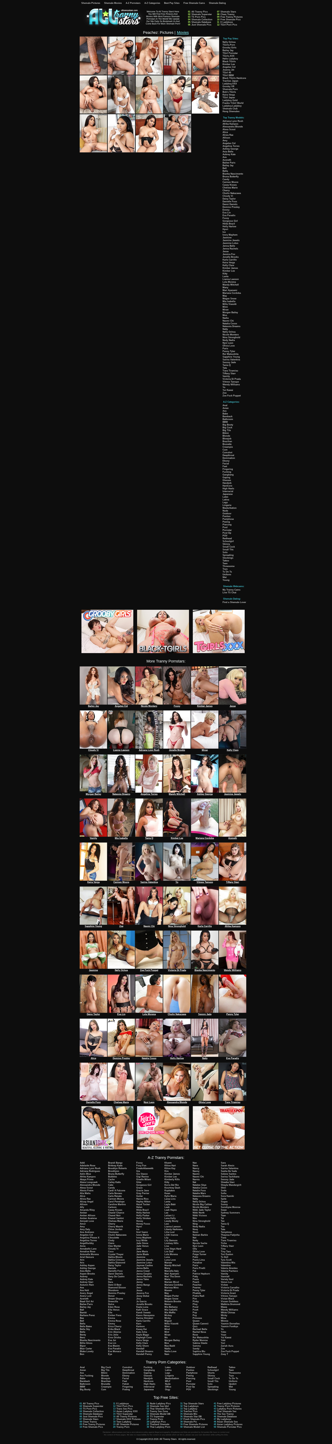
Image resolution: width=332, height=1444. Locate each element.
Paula (196, 1279)
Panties (226, 516)
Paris (225, 348)
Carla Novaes (115, 1193)
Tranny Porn (123, 1427)
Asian (226, 408)
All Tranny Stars (168, 1439)
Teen (225, 563)
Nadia (226, 318)
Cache (111, 1179)
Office (168, 1386)
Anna (82, 1246)
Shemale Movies (113, 3)
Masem (168, 1290)
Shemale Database (201, 22)
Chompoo (113, 1232)
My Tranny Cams (231, 589)
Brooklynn (113, 1171)
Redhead (227, 538)
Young (226, 580)
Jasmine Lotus (230, 243)
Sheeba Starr (228, 1182)
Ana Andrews (87, 1232)
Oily (195, 1248)
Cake (110, 1185)
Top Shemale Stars (193, 1403)
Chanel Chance (116, 1212)
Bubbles (112, 1176)
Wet (225, 577)
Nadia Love (170, 1351)
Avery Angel (86, 1293)
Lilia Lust (169, 1232)
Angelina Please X (89, 1237)
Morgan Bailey (230, 312)
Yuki (223, 1340)
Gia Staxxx (142, 1174)
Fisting (126, 1389)
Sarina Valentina (231, 359)
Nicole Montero (231, 334)
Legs (225, 502)
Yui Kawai (228, 390)
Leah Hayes (170, 1210)
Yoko (223, 1332)
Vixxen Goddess (229, 1301)
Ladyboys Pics (158, 1421)
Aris (82, 1262)
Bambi (83, 1312)
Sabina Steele (200, 1343)
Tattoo (226, 560)
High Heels (228, 488)
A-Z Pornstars (133, 3)
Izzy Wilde (141, 1240)
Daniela (112, 1268)
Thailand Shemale (159, 1424)
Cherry (226, 190)
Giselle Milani (143, 1179)
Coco (111, 1251)
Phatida (197, 1293)
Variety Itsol (227, 1279)
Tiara (223, 1237)
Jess (138, 1287)
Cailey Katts (114, 1182)
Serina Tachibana (230, 1176)
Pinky (196, 1301)
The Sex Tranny (225, 1414)
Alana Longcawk (89, 1182)
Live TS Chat (229, 592)
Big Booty (228, 424)
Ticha (224, 1243)
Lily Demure (170, 1240)
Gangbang (228, 474)
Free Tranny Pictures (231, 17)
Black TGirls (229, 61)
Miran (226, 309)
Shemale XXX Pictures (128, 1419)
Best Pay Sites (171, 3)
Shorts (211, 1373)
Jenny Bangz (143, 1284)
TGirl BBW (228, 75)
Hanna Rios (142, 1199)
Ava (225, 157)
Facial (226, 463)
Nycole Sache (200, 1243)
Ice (224, 232)
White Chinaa (228, 1312)
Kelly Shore (142, 1346)
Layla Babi (170, 1204)
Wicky (224, 1315)
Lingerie (227, 505)
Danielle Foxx (230, 201)
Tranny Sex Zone (159, 1411)
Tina (223, 1248)
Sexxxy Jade (229, 362)
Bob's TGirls (229, 92)
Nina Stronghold (231, 337)
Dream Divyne (115, 1298)
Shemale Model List (194, 1427)
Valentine (226, 1265)
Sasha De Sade (229, 1171)
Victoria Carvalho (230, 1287)
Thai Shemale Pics (160, 1408)
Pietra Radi (198, 1296)
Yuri (223, 1343)
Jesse (226, 251)
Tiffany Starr (229, 373)
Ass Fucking (86, 1375)
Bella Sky (85, 1329)
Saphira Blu (199, 1351)
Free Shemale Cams (194, 3)
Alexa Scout (229, 129)
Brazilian (227, 441)
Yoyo (223, 1334)
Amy (225, 140)
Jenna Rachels (230, 248)
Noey (195, 1229)
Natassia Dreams (231, 326)
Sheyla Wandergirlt (231, 1185)
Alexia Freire (86, 1190)
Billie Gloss (86, 1343)
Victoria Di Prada (232, 379)
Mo (166, 1337)
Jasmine (227, 237)
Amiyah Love (87, 1221)
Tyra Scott (226, 1260)
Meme (167, 1304)
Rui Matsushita (230, 354)
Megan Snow (229, 298)
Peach (196, 1282)
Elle (110, 1312)
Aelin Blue (85, 1174)
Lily (166, 1237)
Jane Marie (142, 1251)
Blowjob (227, 438)
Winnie (224, 1321)
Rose (195, 1334)
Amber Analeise (88, 1218)
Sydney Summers (230, 1212)
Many (225, 287)
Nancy (196, 1168)
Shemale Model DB (160, 1414)
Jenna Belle (229, 246)
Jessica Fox (229, 254)
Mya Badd (169, 1346)
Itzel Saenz (142, 1232)
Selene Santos (228, 1174)
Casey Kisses (230, 185)
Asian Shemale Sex (227, 1421)
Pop (195, 1312)
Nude (225, 510)
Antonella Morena (89, 1254)
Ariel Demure (87, 1257)
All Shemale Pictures (127, 1424)
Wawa (224, 1307)
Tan (223, 1221)
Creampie (228, 447)
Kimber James (230, 268)
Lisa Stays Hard (172, 1248)
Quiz (195, 1326)
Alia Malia (85, 1193)
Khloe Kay (169, 1168)
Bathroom (228, 419)
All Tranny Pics (199, 11)
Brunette (227, 444)
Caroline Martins (117, 1204)
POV (225, 535)
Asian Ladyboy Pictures (229, 1424)
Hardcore (227, 485)
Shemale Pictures (90, 3)
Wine (223, 1318)
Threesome (228, 566)
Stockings (228, 558)
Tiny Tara (226, 1251)
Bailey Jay (228, 50)
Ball (82, 1309)
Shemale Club (230, 108)
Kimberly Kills (172, 1179)
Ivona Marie (142, 1235)
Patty (195, 1276)
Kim (166, 1171)
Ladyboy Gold (230, 100)
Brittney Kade (115, 1165)
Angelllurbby (87, 1243)
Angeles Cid (229, 67)
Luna (167, 1257)
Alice (225, 132)
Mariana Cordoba (232, 293)
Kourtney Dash (172, 1187)
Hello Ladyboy (230, 58)
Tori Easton (227, 1254)
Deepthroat (228, 455)
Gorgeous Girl (230, 221)
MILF (167, 1381)
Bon (82, 1354)
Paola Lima (199, 1260)
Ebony (226, 460)
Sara (223, 1162)
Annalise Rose (87, 1251)
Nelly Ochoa (229, 42)
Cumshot (227, 452)
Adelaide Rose (87, 1165)
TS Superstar (157, 1416)
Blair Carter (86, 1348)
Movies (183, 32)
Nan (195, 1162)
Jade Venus (142, 1246)
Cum (225, 449)
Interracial (228, 491)
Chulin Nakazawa (232, 193)
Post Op (227, 533)
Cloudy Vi (228, 196)
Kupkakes (169, 1190)
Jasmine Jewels (231, 240)
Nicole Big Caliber (202, 1204)
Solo (225, 552)
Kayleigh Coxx (144, 1337)
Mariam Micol (171, 1282)
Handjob (227, 483)
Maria (167, 1279)
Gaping (226, 477)
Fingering (228, 469)
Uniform (227, 574)
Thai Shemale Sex (226, 1411)
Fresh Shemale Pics (194, 1419)
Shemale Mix (190, 1414)
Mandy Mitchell (231, 284)
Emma (111, 1318)
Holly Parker (142, 1215)
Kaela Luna (142, 1307)
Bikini (226, 433)
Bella (225, 171)
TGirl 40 (227, 72)
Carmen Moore (230, 182)
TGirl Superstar (124, 1414)
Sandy (196, 1348)
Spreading (228, 555)
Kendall (140, 1348)
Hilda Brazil (229, 223)
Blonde (226, 436)
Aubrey (83, 1276)
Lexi (166, 1223)
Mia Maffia (169, 1312)
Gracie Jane (142, 1190)
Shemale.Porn (230, 89)
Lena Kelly (170, 1218)
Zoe (225, 393)
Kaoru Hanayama (145, 1315)
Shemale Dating (217, 3)
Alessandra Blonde (233, 126)
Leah (167, 1207)
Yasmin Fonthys (229, 1326)
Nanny (196, 1171)
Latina (226, 499)
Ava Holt (84, 1290)
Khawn (168, 1162)
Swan (224, 1210)
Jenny (139, 1282)
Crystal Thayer (115, 1254)
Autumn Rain (87, 1284)
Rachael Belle (200, 1329)
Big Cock (227, 427)
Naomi (196, 1174)
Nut (194, 1237)
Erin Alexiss (114, 1332)
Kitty (225, 273)
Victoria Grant (228, 1293)
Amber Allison (87, 1215)
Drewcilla (113, 1301)
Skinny (226, 544)
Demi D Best (114, 1284)
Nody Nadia (229, 340)
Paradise (197, 1262)
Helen (139, 1207)
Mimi (225, 307)
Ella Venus (113, 1309)
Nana (195, 1165)
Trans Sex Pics (124, 1408)
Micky (167, 1318)
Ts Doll (224, 1257)
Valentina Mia (228, 1262)
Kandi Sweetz (143, 1312)
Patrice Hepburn (201, 1273)
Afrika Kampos (230, 124)
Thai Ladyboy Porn (160, 1427)
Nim (195, 1218)
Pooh (195, 1309)
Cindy (111, 1240)
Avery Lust (85, 1296)
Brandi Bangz (115, 1162)
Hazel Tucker (143, 1204)
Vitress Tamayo (231, 381)
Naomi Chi (228, 320)
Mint (166, 1332)
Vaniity (226, 376)
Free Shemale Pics (230, 19)
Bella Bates (86, 1326)
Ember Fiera (114, 1315)
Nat (194, 1182)
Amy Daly (85, 1229)
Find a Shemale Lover (234, 602)
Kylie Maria (170, 1196)
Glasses (227, 480)
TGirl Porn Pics (228, 24)
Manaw (168, 1262)
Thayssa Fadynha (230, 1235)
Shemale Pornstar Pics (229, 1427)
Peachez (197, 1284)
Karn (138, 1323)
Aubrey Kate (229, 154)
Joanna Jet (228, 69)
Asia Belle (228, 151)
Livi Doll (168, 1251)
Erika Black (114, 1329)
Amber (83, 1212)
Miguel (168, 1321)
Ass (225, 411)
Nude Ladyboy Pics (160, 1403)
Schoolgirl (228, 541)
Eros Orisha (114, 1337)
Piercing (227, 524)
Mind (167, 1329)
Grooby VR (228, 86)
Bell (225, 168)
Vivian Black (227, 1298)
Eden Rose (114, 1307)
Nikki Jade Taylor (202, 1210)
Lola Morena (229, 282)
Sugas (224, 1201)
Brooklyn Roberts (117, 1168)
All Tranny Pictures (126, 1416)
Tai (222, 1218)
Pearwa (196, 1287)
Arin (82, 1260)
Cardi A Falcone (116, 1190)
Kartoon (140, 1326)
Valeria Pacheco (229, 1271)
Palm (195, 1257)
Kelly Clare (228, 265)
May (225, 295)
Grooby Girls (229, 47)
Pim (195, 1298)
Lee (166, 1212)
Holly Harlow (229, 226)
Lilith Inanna (171, 1235)
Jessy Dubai (142, 1296)
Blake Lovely (87, 1351)
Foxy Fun (141, 1165)
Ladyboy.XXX (230, 83)
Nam (166, 1354)
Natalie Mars (199, 1193)
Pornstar (227, 530)
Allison (226, 137)
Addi (82, 1162)
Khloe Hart (170, 1165)
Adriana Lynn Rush (233, 121)
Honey (139, 1221)
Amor (83, 1223)
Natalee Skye (199, 1185)
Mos (225, 315)
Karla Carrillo (230, 259)
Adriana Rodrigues (90, 1171)
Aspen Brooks (87, 1273)
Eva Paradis (229, 215)
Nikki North (199, 1212)
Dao (110, 1279)
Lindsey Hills (171, 1243)
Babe (225, 413)
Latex (225, 497)
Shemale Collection (201, 19)
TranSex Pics (190, 1411)
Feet (225, 466)
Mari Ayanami (230, 290)
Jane (138, 1248)
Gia (138, 1171)
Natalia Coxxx (230, 323)
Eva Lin (227, 212)
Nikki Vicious (200, 1215)
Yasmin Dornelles (230, 1323)
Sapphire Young (231, 356)
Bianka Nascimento (233, 173)
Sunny (224, 1204)
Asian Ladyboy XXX (127, 1411)
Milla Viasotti (230, 304)
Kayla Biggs (142, 1334)
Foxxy (226, 218)
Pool (225, 527)
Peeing (226, 522)
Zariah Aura (227, 1346)
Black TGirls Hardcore (234, 78)
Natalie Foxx (199, 1190)
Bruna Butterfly (231, 176)
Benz (82, 1337)
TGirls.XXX (228, 56)
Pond (195, 1307)
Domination (229, 458)
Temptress (226, 1232)
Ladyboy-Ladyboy (232, 106)
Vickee (224, 1284)
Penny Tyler (229, 351)
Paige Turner (199, 1254)
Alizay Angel (86, 1201)
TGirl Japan (229, 97)
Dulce (111, 1304)
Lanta (225, 276)
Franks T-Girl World (233, 103)
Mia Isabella (229, 301)
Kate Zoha (141, 1332)
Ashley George (230, 149)
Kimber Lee (229, 64)
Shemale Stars (228, 11)
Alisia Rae (228, 135)
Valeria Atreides (229, 1268)
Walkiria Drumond (230, 1304)
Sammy (197, 1346)
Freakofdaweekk (144, 1168)
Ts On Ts (227, 571)
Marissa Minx (171, 1287)
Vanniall (225, 1276)
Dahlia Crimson (116, 1260)
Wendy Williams (231, 384)
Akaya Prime (86, 1179)
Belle (82, 1332)
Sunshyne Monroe (230, 1207)
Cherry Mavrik (115, 1226)
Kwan (167, 1193)
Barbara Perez (87, 1315)
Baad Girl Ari (87, 1301)
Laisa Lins (170, 1199)
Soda (223, 1190)
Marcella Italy (171, 1271)
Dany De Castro (116, 1276)
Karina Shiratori (144, 1318)
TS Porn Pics (198, 17)
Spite (223, 1199)
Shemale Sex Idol (159, 1406)
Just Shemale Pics (201, 24)
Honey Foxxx (143, 1223)
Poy (195, 1315)
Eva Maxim (114, 1346)
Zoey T (224, 1354)
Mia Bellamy (171, 1307)
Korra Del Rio (171, 1185)
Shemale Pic (190, 1421)
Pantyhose (228, 519)
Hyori (225, 229)
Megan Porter (171, 1296)
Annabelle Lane (88, 1248)
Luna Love (170, 1260)
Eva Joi (112, 1340)
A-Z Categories (152, 3)
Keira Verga (229, 94)
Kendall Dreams (144, 1351)
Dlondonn (113, 1290)
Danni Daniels (230, 204)
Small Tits (228, 549)
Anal (225, 405)
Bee (82, 1318)
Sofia (223, 1193)
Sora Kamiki (227, 1196)
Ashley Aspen (87, 1265)
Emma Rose (114, 1321)
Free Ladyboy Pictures (229, 1403)
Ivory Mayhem (230, 234)
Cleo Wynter (114, 1246)
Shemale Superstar (201, 14)
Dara (110, 1282)
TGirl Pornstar (230, 53)
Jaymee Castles (144, 1265)
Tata (225, 368)
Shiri (223, 1187)
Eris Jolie (113, 1334)
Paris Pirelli (199, 1268)
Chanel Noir (114, 1215)
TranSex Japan (230, 81)
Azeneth (227, 160)
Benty (83, 1334)
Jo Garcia (141, 1301)
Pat (194, 1271)
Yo (224, 387)
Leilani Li (169, 1215)
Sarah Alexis (227, 1165)
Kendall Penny (144, 1354)
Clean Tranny (227, 14)
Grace (139, 1187)
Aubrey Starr (86, 1282)
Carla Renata (115, 1196)
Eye (110, 1354)
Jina (138, 1298)
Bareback (227, 416)
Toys (225, 569)
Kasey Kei (141, 1329)
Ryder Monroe (200, 1340)
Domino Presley (231, 207)
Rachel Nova (199, 1332)
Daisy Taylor (229, 198)
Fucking (227, 472)
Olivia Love (229, 345)
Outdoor (227, 513)
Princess (197, 1318)
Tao (223, 1226)
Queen (196, 1321)
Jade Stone (142, 1243)
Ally (82, 1207)
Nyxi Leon (228, 343)
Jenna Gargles (144, 1273)
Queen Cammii (201, 1323)
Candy (226, 179)
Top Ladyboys (191, 1406)
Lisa (166, 1246)
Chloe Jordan (115, 1229)
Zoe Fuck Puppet (232, 395)
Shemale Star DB (192, 1416)
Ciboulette (113, 1237)
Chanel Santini (116, 1218)
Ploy (195, 1304)
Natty (225, 329)
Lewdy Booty (171, 1221)
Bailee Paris (229, 162)
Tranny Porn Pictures (228, 1406)
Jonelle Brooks (231, 257)
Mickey (168, 1315)
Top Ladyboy (190, 1408)
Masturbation (230, 508)
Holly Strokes (143, 1218)
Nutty (195, 1240)
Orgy (167, 1389)
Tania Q (227, 365)
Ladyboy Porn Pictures (229, 1408)
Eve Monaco (114, 1351)
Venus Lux (226, 1282)
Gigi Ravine (142, 1176)
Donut (111, 1296)
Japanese (228, 494)
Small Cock (229, 546)
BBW (225, 422)
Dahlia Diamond (116, 1262)
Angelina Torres (231, 146)
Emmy (226, 210)
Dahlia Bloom (115, 1257)
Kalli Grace (142, 1309)
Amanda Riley (87, 1210)
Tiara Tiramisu (230, 370)
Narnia (196, 1179)
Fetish (125, 1384)
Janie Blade (142, 1254)
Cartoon (112, 1207)
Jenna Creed (143, 1271)
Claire (111, 1243)
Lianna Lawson (231, 279)
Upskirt (232, 1384)
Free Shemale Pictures (195, 1424)
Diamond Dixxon (117, 1287)
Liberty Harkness (173, 1229)
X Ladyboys (226, 22)
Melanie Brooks (172, 1301)
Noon (195, 1232)
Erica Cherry (114, 1326)
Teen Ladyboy (123, 1421)
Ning (195, 1223)
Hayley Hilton (143, 1201)
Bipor (83, 1346)
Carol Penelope (116, 1201)
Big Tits (227, 430)
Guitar (139, 1196)
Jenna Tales (142, 1279)
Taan (223, 1215)
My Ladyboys (224, 1419)
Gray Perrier (142, 1193)
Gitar (138, 1182)
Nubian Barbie (200, 1235)
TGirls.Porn (229, 45)
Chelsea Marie (230, 187)
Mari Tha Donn (172, 1276)
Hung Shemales (231, 111)
